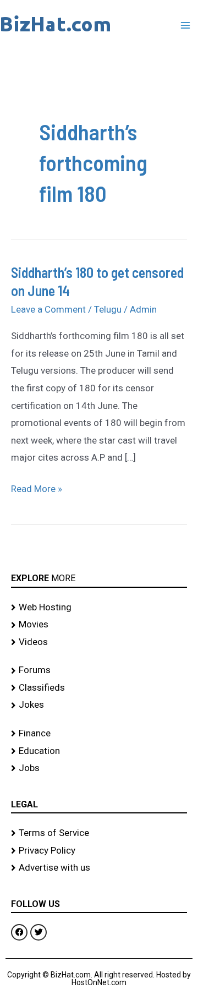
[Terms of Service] (99, 833)
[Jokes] (99, 705)
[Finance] (99, 733)
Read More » (36, 487)
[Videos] (99, 642)
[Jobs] (99, 768)
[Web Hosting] (99, 607)
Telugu (108, 309)
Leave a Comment (48, 309)
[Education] (99, 751)
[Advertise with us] (99, 868)
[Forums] (99, 670)
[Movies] (99, 624)
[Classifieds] (99, 688)
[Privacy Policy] (99, 851)
